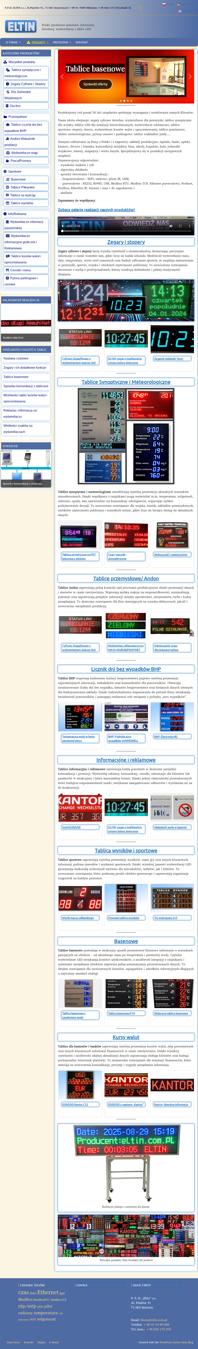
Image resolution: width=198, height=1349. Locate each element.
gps (62, 1293)
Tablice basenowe (15, 377)
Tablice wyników (22, 203)
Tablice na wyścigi (22, 195)
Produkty (38, 42)
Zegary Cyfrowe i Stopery (28, 84)
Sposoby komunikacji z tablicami (25, 386)
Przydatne (60, 42)
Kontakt (82, 42)
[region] (126, 77)
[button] (126, 77)
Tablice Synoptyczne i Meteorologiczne (126, 382)
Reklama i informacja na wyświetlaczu (20, 413)
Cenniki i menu (20, 270)
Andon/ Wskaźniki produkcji (19, 142)
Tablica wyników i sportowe (126, 850)
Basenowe (126, 941)
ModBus (25, 1299)
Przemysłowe (18, 116)
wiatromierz (23, 1319)
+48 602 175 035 (158, 1329)
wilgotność (46, 1319)
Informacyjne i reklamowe (126, 760)
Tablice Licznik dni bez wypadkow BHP (23, 127)
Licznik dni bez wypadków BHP (126, 669)
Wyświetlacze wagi (24, 152)
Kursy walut (126, 1037)
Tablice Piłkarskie (23, 187)
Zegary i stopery (126, 242)
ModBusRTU (41, 1299)
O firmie (12, 42)
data (33, 1293)
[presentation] (62, 347)
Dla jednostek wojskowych (95, 68)
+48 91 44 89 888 (156, 1324)
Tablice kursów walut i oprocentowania (22, 259)
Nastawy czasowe (15, 358)
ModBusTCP (59, 1299)
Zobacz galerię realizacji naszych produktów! (96, 209)
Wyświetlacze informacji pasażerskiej (23, 225)
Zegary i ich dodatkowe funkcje (24, 367)
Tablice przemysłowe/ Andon (126, 578)
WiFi (33, 1319)
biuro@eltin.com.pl (154, 1319)
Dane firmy (13, 1342)
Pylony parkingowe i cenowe (21, 281)
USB (61, 1313)
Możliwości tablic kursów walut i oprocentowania (25, 398)
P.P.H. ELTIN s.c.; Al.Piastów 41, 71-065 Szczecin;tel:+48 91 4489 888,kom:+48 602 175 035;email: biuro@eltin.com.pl (78, 8)
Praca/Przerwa (21, 160)
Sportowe (14, 171)
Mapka (41, 1342)
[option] (26, 322)
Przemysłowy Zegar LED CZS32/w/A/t (26, 337)
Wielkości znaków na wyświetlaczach (17, 428)
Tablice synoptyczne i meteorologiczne (22, 73)
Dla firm (15, 106)
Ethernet (48, 1292)
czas (23, 1292)
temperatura (46, 1312)
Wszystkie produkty (22, 62)
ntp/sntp (27, 1306)
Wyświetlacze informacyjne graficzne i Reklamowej (20, 242)
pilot (40, 1306)
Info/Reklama (17, 214)
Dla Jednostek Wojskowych (17, 95)
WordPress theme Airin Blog (176, 1342)
